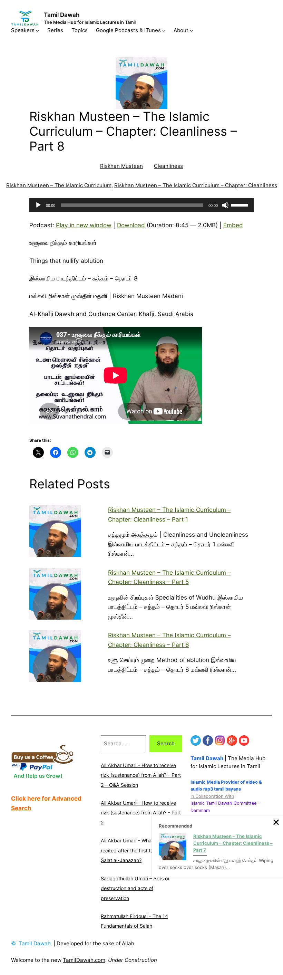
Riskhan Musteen (121, 166)
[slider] (240, 204)
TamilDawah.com (84, 960)
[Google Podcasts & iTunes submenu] (163, 30)
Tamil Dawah (62, 14)
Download (131, 225)
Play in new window (83, 225)
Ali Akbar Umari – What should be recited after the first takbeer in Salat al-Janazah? (139, 850)
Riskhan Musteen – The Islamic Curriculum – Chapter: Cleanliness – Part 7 (233, 843)
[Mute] (225, 205)
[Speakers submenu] (37, 30)
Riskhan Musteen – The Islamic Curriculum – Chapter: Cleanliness (195, 185)
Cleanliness (168, 166)
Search (166, 743)
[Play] (38, 205)
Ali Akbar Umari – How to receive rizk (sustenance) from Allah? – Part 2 (141, 812)
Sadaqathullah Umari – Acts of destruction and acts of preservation (135, 888)
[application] (141, 205)
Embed (233, 225)
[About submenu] (191, 30)
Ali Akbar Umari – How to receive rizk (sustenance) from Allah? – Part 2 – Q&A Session (141, 775)
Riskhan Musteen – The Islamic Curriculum (58, 185)
